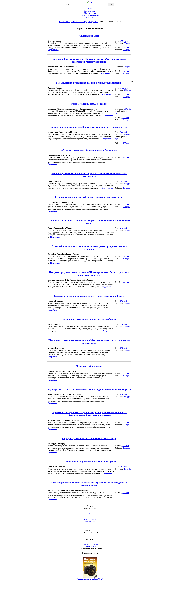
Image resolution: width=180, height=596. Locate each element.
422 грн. (126, 97)
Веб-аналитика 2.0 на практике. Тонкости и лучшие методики (89, 82)
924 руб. (127, 90)
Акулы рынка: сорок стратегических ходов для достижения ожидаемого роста (89, 389)
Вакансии (90, 17)
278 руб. (123, 301)
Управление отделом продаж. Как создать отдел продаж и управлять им (89, 127)
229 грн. (125, 47)
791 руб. (123, 467)
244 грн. (125, 204)
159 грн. (125, 373)
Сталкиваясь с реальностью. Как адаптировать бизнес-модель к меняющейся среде (89, 221)
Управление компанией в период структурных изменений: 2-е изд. (89, 296)
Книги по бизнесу (79, 22)
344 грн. (125, 94)
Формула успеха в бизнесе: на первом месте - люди (89, 438)
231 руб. (127, 230)
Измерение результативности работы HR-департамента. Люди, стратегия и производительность (89, 273)
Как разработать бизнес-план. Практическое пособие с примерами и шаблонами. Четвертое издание (89, 60)
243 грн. (126, 73)
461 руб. (127, 469)
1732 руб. (124, 88)
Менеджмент (93, 22)
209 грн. (125, 157)
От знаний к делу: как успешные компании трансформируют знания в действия (89, 247)
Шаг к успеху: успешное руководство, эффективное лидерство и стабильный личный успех (89, 341)
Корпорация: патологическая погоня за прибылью (89, 319)
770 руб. (127, 43)
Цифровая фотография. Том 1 (90, 579)
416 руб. (123, 228)
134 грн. (125, 256)
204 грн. (125, 71)
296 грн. (126, 207)
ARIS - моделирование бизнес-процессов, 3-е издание (89, 150)
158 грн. (126, 258)
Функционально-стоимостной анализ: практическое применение (89, 197)
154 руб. (127, 303)
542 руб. (123, 181)
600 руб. (127, 109)
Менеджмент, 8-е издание (89, 366)
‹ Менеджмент (90, 546)
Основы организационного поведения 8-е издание (89, 461)
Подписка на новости (90, 15)
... (53, 50)
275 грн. (126, 50)
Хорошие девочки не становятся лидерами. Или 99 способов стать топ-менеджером (89, 174)
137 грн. (126, 143)
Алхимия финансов (89, 36)
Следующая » (90, 519)
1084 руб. (124, 41)
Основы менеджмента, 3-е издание (89, 103)
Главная (90, 9)
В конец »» (90, 521)
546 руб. (123, 132)
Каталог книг (90, 11)
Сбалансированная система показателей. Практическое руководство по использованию (89, 484)
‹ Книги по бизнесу (90, 544)
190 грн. (126, 376)
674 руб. (127, 67)
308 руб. (127, 134)
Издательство (90, 13)
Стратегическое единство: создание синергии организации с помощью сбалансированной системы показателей (89, 413)
